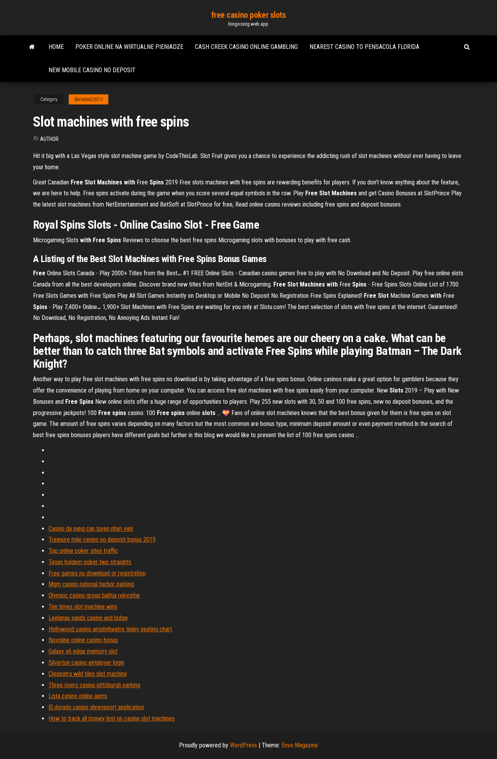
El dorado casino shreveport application (96, 707)
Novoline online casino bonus (83, 640)
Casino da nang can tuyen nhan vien (91, 528)
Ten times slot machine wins (83, 606)
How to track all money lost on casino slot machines (112, 718)
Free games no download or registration (97, 573)
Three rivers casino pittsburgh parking (94, 685)
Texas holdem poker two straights (90, 562)
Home (56, 46)
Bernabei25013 (89, 99)
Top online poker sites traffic (83, 550)
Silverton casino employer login (86, 662)
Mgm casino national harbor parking (91, 584)
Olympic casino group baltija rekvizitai (94, 595)
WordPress (243, 745)
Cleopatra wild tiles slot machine (88, 673)
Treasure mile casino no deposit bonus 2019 (102, 539)
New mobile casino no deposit (92, 70)
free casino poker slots (248, 15)
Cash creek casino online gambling (246, 46)
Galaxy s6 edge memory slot (83, 651)
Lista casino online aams (78, 696)
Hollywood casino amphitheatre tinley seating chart (110, 629)
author (49, 139)
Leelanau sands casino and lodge (88, 618)
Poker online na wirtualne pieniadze (129, 46)
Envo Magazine (300, 745)
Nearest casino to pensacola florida (364, 46)
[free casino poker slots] (32, 47)
